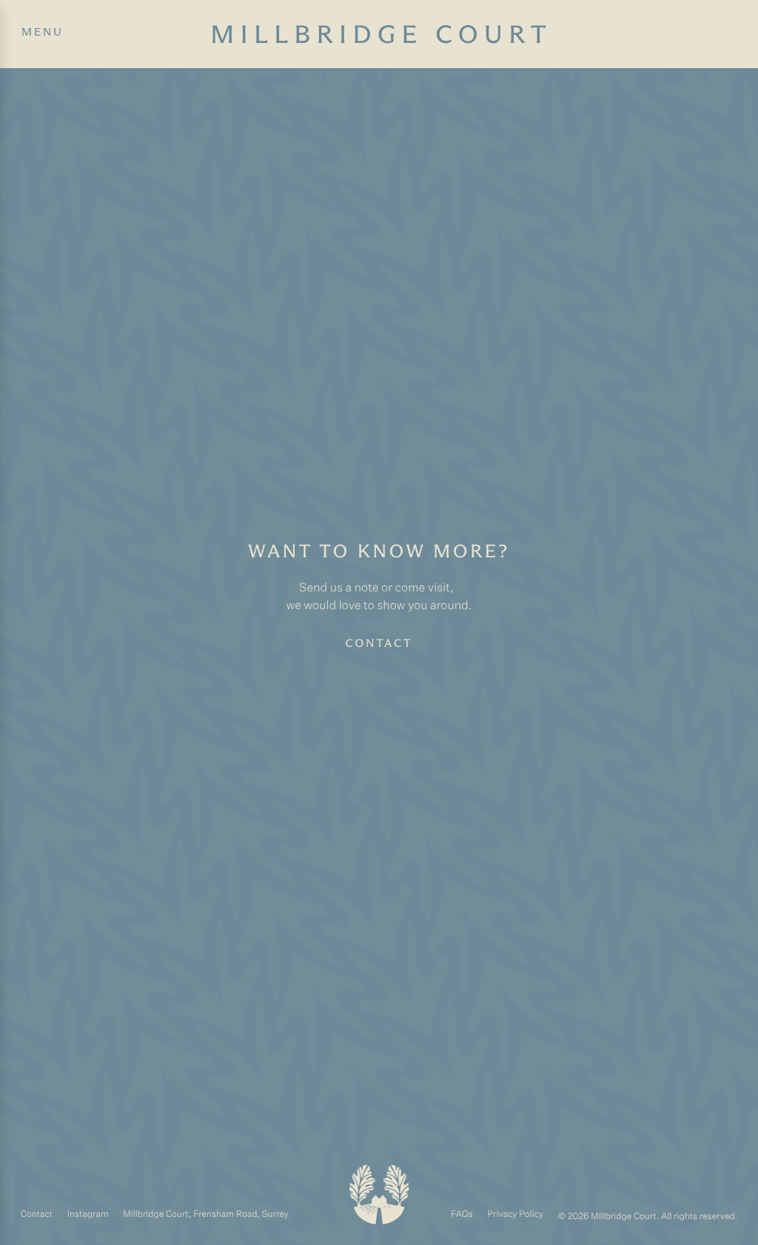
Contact (379, 644)
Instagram (88, 1214)
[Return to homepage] (379, 1194)
